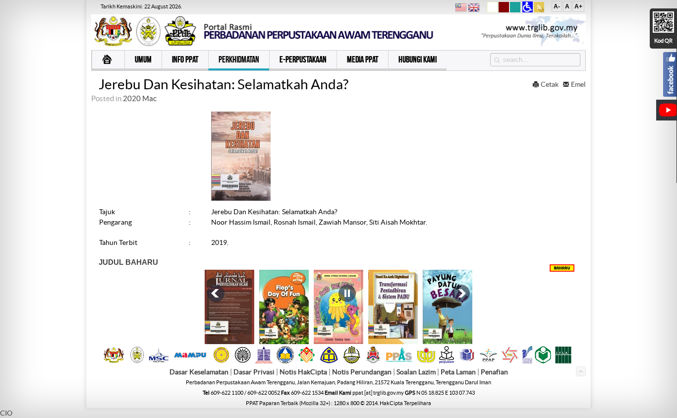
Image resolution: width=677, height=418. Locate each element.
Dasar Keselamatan (198, 372)
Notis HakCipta (303, 372)
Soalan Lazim (416, 372)
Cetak (549, 84)
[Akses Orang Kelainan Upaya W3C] (527, 10)
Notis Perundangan (362, 372)
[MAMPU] (190, 358)
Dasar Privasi (254, 372)
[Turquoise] (515, 10)
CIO (6, 413)
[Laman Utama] (108, 60)
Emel (577, 84)
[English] (474, 8)
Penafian (494, 372)
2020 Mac (140, 98)
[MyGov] (114, 361)
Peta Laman (459, 372)
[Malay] (461, 8)
